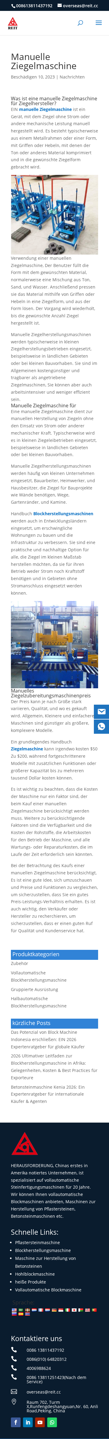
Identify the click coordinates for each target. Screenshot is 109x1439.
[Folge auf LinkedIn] (28, 1422)
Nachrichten (72, 77)
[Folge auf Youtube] (40, 1422)
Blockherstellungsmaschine (43, 1250)
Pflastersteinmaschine (37, 1242)
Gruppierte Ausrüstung (34, 989)
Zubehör (19, 963)
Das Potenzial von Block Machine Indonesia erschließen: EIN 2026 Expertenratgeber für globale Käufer (48, 1039)
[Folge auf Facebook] (16, 1422)
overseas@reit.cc (44, 1392)
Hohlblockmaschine (35, 1274)
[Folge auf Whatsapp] (52, 1422)
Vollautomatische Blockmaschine (48, 1290)
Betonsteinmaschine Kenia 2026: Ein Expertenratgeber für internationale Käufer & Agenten (48, 1094)
